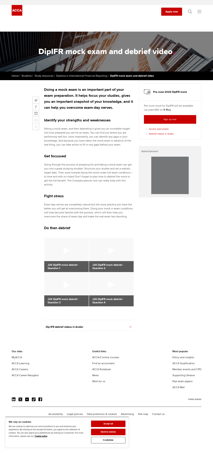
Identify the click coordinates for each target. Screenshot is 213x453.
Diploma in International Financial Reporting (81, 75)
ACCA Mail (178, 387)
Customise (108, 440)
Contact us (158, 414)
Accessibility (55, 414)
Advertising (127, 414)
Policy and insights (183, 357)
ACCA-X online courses (105, 357)
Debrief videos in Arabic (161, 133)
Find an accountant (103, 363)
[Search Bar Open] (190, 12)
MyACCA (17, 357)
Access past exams (159, 129)
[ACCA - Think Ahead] (17, 14)
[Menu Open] (199, 12)
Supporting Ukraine (183, 375)
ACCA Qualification (183, 363)
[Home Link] (194, 399)
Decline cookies (108, 432)
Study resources (44, 75)
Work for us (98, 381)
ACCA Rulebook (101, 369)
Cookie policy (41, 436)
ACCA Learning (20, 363)
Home (15, 75)
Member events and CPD (186, 369)
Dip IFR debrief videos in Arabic (64, 327)
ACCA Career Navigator (25, 375)
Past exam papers (182, 381)
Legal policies (75, 414)
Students (26, 75)
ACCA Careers (20, 369)
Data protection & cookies (102, 414)
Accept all (108, 423)
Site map (143, 414)
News (95, 375)
